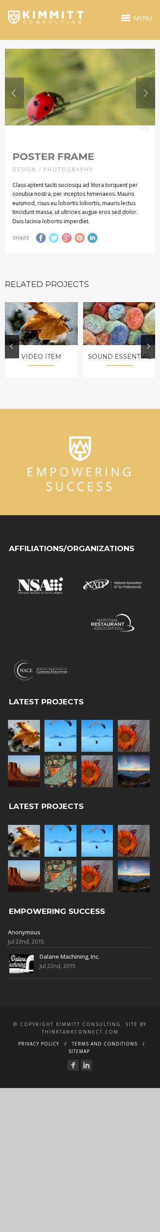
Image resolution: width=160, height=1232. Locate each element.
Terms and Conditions (104, 1044)
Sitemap (79, 1051)
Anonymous (24, 932)
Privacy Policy (38, 1044)
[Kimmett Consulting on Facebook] (73, 1065)
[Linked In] (86, 1065)
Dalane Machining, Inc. (70, 956)
